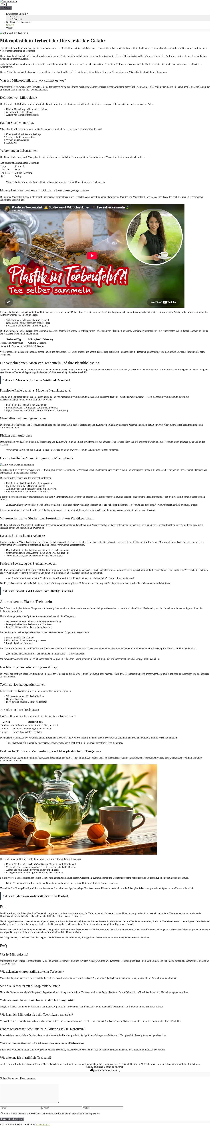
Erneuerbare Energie (16, 13)
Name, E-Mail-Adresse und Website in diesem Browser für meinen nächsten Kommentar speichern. (52, 1113)
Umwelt (10, 25)
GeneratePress (43, 1124)
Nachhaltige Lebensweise (18, 22)
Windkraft (17, 19)
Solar (14, 16)
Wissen (9, 27)
